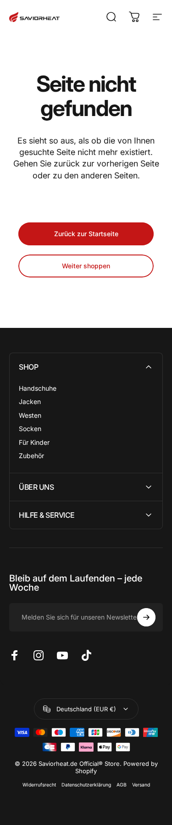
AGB (122, 785)
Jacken (30, 401)
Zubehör (31, 456)
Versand (141, 785)
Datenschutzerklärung (86, 785)
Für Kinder (34, 442)
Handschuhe (37, 388)
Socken (30, 428)
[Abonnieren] (146, 617)
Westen (30, 415)
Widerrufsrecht (39, 785)
